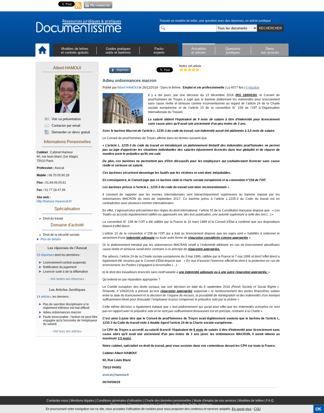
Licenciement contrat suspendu (64, 262)
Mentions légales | (83, 400)
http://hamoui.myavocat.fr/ (54, 201)
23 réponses (45, 255)
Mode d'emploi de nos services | (216, 400)
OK (318, 409)
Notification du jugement (59, 267)
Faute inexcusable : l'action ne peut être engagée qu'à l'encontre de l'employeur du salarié (70, 320)
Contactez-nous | (59, 400)
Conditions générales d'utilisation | (120, 400)
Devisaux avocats (270, 50)
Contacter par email (65, 125)
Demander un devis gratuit (70, 132)
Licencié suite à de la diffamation (65, 271)
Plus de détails (50, 239)
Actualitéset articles (198, 50)
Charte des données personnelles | (169, 400)
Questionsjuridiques (233, 50)
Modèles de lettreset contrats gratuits (75, 50)
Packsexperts (159, 50)
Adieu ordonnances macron (62, 312)
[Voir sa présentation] (67, 112)
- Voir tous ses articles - (67, 331)
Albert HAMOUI (67, 68)
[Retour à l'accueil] (78, 26)
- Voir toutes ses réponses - (67, 279)
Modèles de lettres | (252, 400)
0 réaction (252, 87)
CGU (257, 409)
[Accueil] (42, 50)
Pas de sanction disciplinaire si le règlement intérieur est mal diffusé (66, 306)
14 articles (44, 296)
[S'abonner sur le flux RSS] (78, 9)
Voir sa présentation (66, 119)
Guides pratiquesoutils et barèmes (118, 50)
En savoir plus (241, 409)
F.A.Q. (270, 400)
